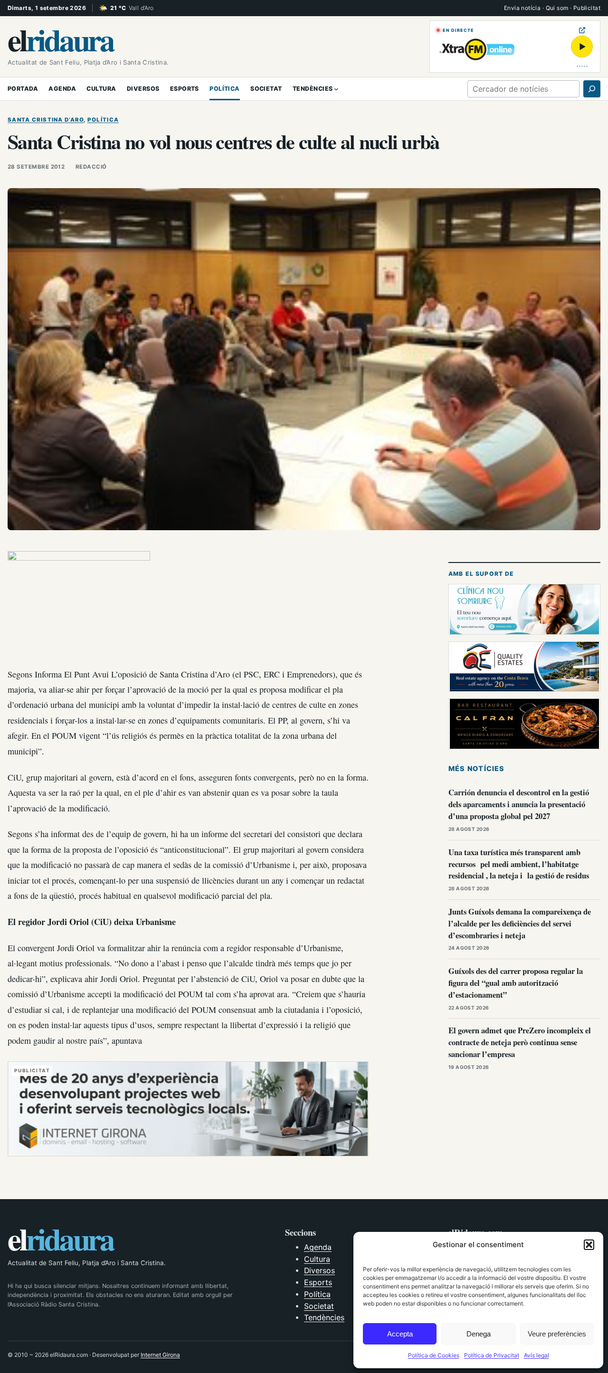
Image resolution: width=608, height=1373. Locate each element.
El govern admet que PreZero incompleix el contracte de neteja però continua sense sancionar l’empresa (519, 1042)
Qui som (557, 7)
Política (103, 119)
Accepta (400, 1334)
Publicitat (586, 7)
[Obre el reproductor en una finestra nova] (582, 30)
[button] (589, 1244)
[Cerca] (591, 88)
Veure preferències (557, 1334)
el (61, 39)
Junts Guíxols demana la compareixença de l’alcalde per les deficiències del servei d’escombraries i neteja (519, 923)
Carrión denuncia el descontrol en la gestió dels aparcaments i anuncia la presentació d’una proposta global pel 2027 (518, 804)
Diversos (319, 1270)
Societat (319, 1306)
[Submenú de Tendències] (336, 88)
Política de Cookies (433, 1355)
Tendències (324, 1317)
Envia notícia (522, 7)
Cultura (317, 1259)
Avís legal (536, 1355)
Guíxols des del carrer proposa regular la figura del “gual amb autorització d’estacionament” (515, 983)
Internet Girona (160, 1354)
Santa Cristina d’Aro (46, 119)
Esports (318, 1282)
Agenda (318, 1247)
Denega (478, 1334)
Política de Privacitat (491, 1355)
